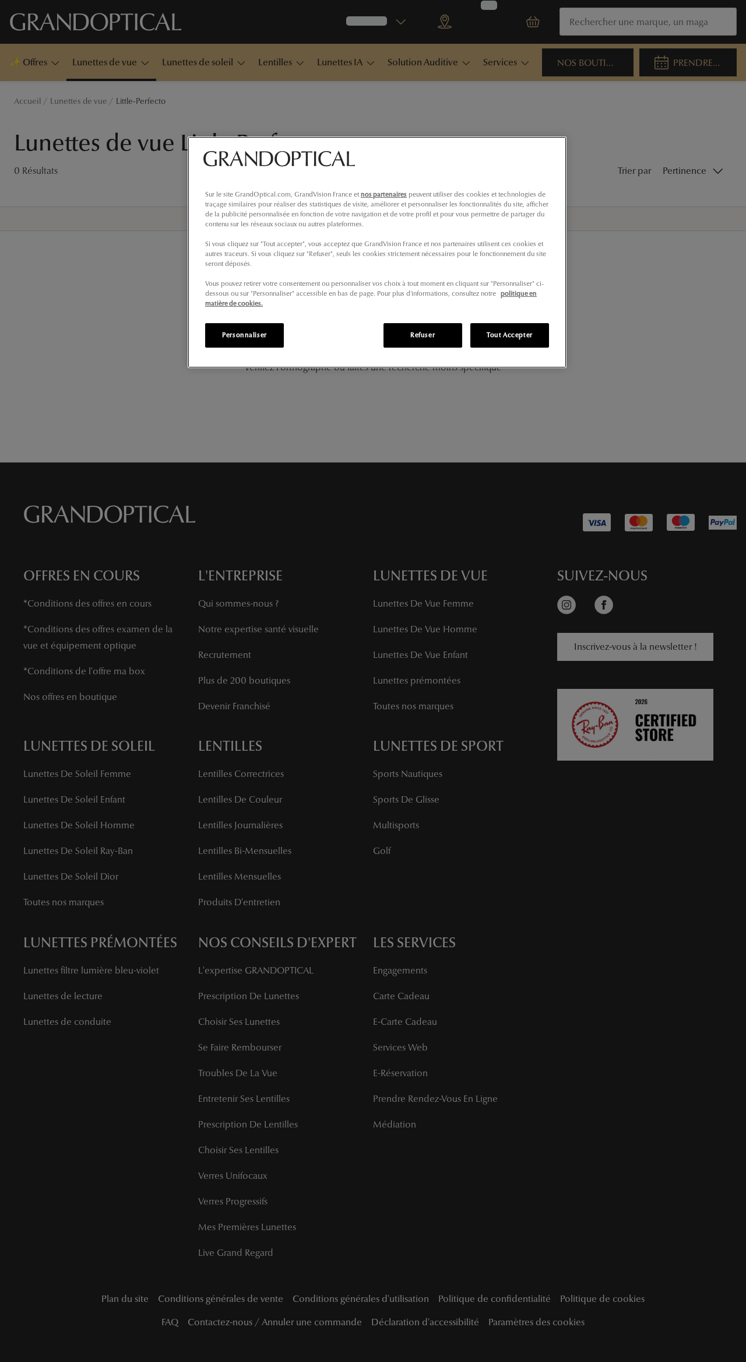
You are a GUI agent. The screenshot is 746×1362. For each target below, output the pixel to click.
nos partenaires (384, 194)
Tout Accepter (509, 335)
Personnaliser (244, 335)
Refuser (422, 335)
